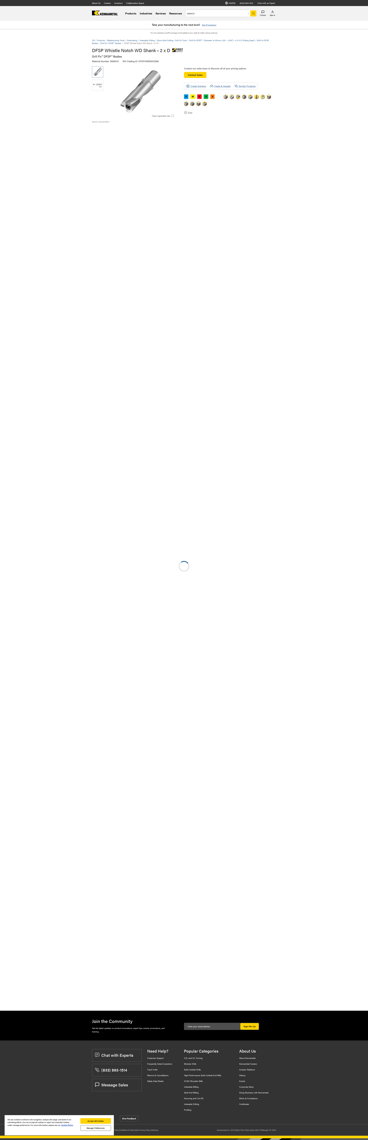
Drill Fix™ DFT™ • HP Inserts (129, 886)
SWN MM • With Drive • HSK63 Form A (131, 661)
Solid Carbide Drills (192, 1069)
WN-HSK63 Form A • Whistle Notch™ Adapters (130, 574)
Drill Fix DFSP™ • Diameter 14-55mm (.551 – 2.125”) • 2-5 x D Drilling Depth (222, 40)
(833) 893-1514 (246, 3)
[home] (105, 14)
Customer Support (155, 1058)
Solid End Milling (191, 1092)
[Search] (253, 13)
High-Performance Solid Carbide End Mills (202, 1075)
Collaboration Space (135, 3)
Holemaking (132, 40)
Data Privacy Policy (143, 1130)
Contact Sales (195, 75)
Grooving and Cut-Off (193, 1098)
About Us (96, 3)
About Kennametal (247, 1058)
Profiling (187, 1109)
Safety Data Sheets (155, 1081)
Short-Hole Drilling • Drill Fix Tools (172, 40)
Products (130, 13)
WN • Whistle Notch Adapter (129, 731)
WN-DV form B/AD (125, 609)
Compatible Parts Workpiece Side (114, 141)
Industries (146, 13)
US (93, 40)
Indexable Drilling (147, 40)
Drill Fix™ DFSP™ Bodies (110, 43)
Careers (107, 3)
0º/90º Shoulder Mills (193, 1081)
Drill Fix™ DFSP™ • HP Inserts (129, 781)
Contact (263, 15)
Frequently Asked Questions (159, 1063)
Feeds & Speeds (222, 86)
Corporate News (246, 1086)
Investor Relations (247, 1069)
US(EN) (232, 3)
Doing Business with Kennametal (253, 1092)
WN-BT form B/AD (124, 592)
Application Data (106, 131)
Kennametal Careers (248, 1063)
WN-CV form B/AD (125, 696)
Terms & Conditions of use (240, 522)
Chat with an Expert (266, 3)
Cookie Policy (67, 1125)
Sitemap (154, 1130)
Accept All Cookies (96, 1121)
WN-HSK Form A (124, 644)
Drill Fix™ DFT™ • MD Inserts (129, 903)
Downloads (103, 134)
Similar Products (247, 86)
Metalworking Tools (115, 40)
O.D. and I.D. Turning (193, 1058)
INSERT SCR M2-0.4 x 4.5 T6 (129, 980)
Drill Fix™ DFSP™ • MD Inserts (130, 799)
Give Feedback (129, 1118)
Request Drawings (101, 545)
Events (242, 1081)
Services (161, 13)
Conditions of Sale (126, 1130)
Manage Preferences (96, 1128)
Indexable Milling (191, 1086)
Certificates (244, 1104)
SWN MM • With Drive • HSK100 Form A (131, 679)
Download (265, 522)
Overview (102, 128)
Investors (118, 3)
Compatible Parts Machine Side (113, 138)
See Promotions (209, 24)
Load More (184, 749)
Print (190, 112)
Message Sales (114, 1085)
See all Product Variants (261, 211)
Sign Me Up (250, 1026)
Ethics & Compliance (248, 1098)
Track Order (152, 1069)
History (242, 1075)
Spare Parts (103, 145)
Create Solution (152, 288)
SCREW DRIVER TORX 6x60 (129, 997)
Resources (175, 13)
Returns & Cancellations (157, 1075)
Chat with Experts (117, 1055)
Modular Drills (190, 1063)
